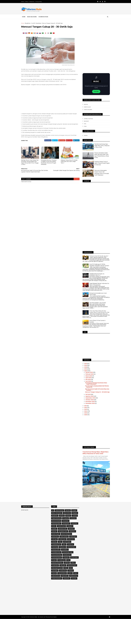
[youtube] (102, 1)
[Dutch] (37, 33)
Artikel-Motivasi (88, 118)
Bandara (68, 510)
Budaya (86, 104)
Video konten (55, 575)
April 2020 (89, 377)
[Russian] (40, 33)
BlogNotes (27, 23)
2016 (85, 365)
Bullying (68, 515)
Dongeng (65, 518)
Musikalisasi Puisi (56, 544)
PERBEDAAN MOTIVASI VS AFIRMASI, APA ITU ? (96, 274)
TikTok (85, 135)
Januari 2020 (89, 372)
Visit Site (96, 91)
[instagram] (104, 1)
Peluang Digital (71, 547)
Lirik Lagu (54, 539)
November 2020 (90, 401)
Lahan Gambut (64, 536)
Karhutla (54, 531)
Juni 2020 (88, 381)
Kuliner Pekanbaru (66, 533)
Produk (54, 560)
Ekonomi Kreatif (56, 520)
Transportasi (63, 570)
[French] (26, 33)
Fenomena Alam (56, 523)
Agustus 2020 (90, 396)
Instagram (69, 526)
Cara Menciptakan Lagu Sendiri (97, 302)
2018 (85, 367)
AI (52, 510)
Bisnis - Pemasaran (56, 513)
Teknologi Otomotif (57, 567)
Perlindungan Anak (67, 552)
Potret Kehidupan (56, 557)
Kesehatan (38, 23)
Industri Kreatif (61, 526)
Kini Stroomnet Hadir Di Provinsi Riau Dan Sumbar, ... (97, 389)
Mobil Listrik (71, 539)
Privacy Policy (39, 1)
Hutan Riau (74, 523)
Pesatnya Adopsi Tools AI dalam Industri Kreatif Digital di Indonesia (101, 163)
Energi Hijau (65, 520)
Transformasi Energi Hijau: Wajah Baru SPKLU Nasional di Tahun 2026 (101, 145)
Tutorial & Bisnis (62, 573)
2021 (85, 405)
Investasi (54, 528)
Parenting (54, 547)
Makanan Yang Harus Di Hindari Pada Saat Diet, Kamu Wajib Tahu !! (69, 161)
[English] (24, 33)
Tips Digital (54, 570)
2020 (85, 370)
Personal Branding (56, 554)
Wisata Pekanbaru (56, 578)
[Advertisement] (82, 9)
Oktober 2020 (90, 399)
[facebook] (97, 1)
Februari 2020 (90, 374)
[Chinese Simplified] (54, 33)
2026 (85, 414)
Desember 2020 (90, 403)
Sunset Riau (55, 565)
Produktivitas (61, 560)
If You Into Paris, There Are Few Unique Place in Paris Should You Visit (99, 311)
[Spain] (32, 33)
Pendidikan (65, 549)
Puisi (85, 126)
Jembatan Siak (62, 528)
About (26, 1)
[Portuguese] (43, 33)
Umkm (70, 573)
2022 (85, 407)
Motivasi (54, 541)
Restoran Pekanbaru (57, 562)
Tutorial (54, 573)
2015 (85, 363)
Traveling (70, 570)
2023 (85, 409)
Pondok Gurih (67, 554)
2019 (85, 369)
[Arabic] (51, 33)
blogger (76, 178)
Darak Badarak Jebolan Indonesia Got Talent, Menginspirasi (99, 284)
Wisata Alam (87, 107)
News (64, 544)
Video (75, 573)
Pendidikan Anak (56, 552)
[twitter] (100, 1)
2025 (85, 413)
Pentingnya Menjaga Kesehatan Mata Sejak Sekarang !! (96, 383)
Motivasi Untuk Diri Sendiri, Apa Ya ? (98, 256)
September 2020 (91, 398)
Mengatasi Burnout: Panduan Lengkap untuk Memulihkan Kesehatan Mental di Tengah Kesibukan (49, 162)
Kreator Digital (55, 533)
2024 (85, 411)
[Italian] (35, 33)
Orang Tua (70, 544)
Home (22, 1)
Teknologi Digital (72, 565)
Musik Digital (67, 541)
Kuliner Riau (55, 536)
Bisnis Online (67, 513)
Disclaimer (31, 1)
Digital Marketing (56, 518)
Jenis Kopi (71, 528)
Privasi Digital (74, 557)
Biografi (86, 121)
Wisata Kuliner (88, 109)
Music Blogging (32, 16)
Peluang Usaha (56, 549)
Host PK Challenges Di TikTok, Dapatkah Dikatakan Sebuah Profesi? (99, 265)
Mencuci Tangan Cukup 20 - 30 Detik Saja (97, 392)
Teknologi (62, 565)
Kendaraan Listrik (63, 531)
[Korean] (48, 33)
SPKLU (73, 562)
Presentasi (66, 557)
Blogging (74, 513)
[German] (29, 33)
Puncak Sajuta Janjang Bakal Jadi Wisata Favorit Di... (97, 386)
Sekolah (67, 562)
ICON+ (53, 526)
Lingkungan (73, 536)
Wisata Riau (66, 578)
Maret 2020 (89, 376)
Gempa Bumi (66, 523)
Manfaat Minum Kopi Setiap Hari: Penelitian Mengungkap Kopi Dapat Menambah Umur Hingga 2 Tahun (30, 162)
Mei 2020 (88, 379)
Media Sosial (62, 539)
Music (60, 541)
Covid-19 (33, 23)
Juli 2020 (88, 394)
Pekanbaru (62, 547)
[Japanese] (46, 33)
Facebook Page (43, 16)
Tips (85, 123)
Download (73, 518)
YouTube (74, 578)
